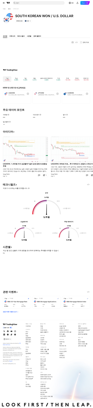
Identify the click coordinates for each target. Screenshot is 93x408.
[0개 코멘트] (39, 175)
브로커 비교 (43, 341)
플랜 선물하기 (44, 332)
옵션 (27, 374)
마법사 (61, 353)
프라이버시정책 (44, 388)
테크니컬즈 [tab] (21, 36)
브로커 (42, 339)
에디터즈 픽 (62, 345)
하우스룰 (61, 334)
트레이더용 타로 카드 (46, 376)
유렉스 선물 (43, 351)
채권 (27, 335)
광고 (79, 339)
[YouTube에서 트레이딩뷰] (11, 331)
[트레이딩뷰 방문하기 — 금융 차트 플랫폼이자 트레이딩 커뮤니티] (10, 70)
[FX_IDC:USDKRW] (5, 160)
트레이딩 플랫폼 (82, 334)
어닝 (27, 361)
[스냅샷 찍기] (72, 42)
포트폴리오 (29, 370)
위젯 (79, 326)
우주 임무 (43, 361)
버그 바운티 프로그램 (46, 396)
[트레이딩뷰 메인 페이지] (8, 3)
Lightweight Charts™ (84, 330)
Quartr (10, 361)
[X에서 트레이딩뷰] (4, 331)
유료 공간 (62, 357)
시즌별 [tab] (29, 36)
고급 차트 (80, 332)
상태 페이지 (43, 398)
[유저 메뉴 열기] (77, 3)
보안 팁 (42, 394)
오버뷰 (42, 337)
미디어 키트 (43, 369)
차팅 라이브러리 (82, 328)
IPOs (27, 365)
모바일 (27, 384)
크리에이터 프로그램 (65, 332)
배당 (27, 363)
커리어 (42, 367)
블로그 (42, 363)
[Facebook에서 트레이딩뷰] (8, 331)
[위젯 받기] (76, 42)
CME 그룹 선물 (44, 349)
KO (72, 3)
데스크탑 (28, 386)
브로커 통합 (81, 341)
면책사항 (43, 386)
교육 (60, 343)
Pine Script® (29, 378)
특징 (41, 326)
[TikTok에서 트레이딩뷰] (11, 334)
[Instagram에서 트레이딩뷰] (15, 331)
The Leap (43, 343)
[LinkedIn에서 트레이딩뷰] (4, 334)
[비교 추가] (27, 93)
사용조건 (43, 384)
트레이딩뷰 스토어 (45, 374)
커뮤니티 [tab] (12, 36)
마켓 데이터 (43, 330)
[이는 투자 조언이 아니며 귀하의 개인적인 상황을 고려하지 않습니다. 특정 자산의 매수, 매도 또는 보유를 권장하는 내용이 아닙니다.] (29, 188)
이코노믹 (28, 359)
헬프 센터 (43, 365)
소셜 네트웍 (62, 326)
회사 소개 (43, 359)
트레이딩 (61, 341)
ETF (27, 333)
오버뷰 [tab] (5, 36)
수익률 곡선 (29, 372)
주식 (27, 331)
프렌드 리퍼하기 (64, 330)
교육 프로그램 (82, 345)
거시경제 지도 (30, 376)
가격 (41, 328)
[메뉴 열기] (4, 3)
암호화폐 (28, 337)
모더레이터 (62, 336)
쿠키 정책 (43, 390)
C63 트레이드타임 (45, 378)
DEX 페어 (28, 341)
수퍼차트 (28, 326)
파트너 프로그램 (82, 343)
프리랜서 (61, 355)
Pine (27, 343)
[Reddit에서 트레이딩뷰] (15, 334)
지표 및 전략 (62, 351)
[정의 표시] (8, 114)
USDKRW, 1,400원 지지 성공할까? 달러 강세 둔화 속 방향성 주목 (25, 165)
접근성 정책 (43, 392)
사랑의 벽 (62, 328)
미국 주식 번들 (44, 353)
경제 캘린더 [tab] (37, 36)
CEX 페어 (28, 339)
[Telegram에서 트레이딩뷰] (8, 334)
